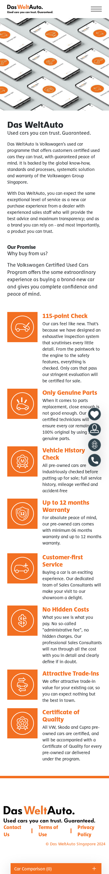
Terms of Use (48, 830)
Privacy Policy (86, 830)
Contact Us (12, 830)
